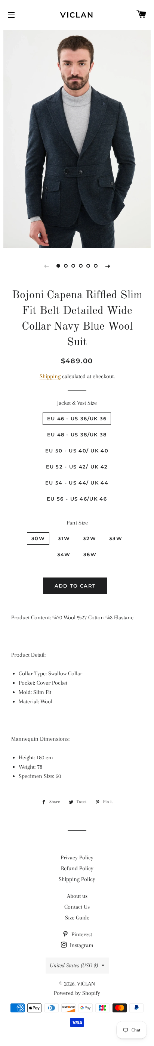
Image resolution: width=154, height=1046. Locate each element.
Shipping (50, 376)
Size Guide (77, 917)
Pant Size (77, 522)
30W (38, 538)
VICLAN (77, 14)
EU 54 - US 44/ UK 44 (76, 483)
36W (89, 554)
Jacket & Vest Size (77, 402)
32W (89, 538)
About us (77, 896)
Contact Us (77, 906)
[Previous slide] (46, 266)
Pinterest (81, 934)
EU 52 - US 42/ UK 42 (77, 467)
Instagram (80, 945)
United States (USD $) (74, 965)
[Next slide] (107, 266)
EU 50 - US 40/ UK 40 (76, 451)
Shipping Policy (77, 879)
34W (63, 554)
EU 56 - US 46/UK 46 (77, 499)
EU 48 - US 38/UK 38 (77, 435)
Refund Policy (77, 868)
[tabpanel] (77, 138)
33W (115, 538)
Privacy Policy (77, 857)
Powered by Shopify (77, 993)
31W (64, 538)
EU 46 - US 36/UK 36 (77, 418)
